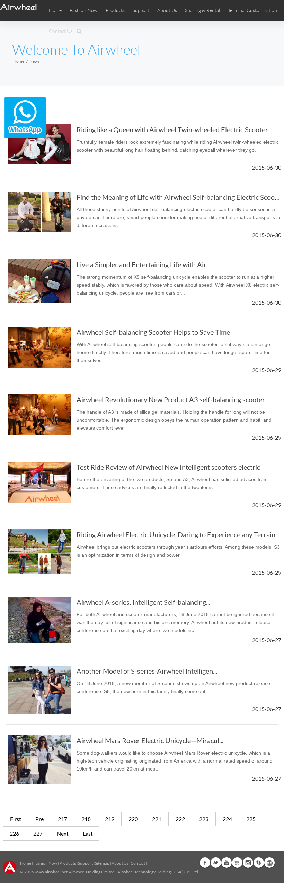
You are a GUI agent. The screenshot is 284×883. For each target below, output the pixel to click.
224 (227, 819)
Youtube (226, 862)
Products (115, 10)
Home (55, 10)
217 (62, 819)
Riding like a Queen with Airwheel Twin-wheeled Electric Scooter (172, 129)
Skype (259, 862)
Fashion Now (45, 863)
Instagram (248, 862)
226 (14, 833)
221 (156, 819)
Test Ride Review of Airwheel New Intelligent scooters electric (168, 467)
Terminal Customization (252, 10)
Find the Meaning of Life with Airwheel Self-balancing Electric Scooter (180, 197)
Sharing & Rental (202, 10)
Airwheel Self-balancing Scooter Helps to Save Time (153, 332)
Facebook (205, 862)
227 (38, 833)
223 (203, 819)
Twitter (216, 862)
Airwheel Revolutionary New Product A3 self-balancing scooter (171, 399)
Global (269, 862)
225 (251, 819)
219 (109, 819)
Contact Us (60, 31)
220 (133, 819)
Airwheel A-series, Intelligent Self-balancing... (143, 602)
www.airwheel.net (51, 871)
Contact (138, 863)
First (15, 819)
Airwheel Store (237, 862)
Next (63, 833)
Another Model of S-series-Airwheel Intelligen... (147, 671)
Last (88, 833)
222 (180, 819)
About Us (120, 863)
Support (141, 10)
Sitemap (102, 863)
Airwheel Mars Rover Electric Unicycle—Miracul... (150, 740)
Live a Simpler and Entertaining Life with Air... (143, 264)
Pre (39, 819)
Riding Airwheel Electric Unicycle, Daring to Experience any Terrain (176, 534)
